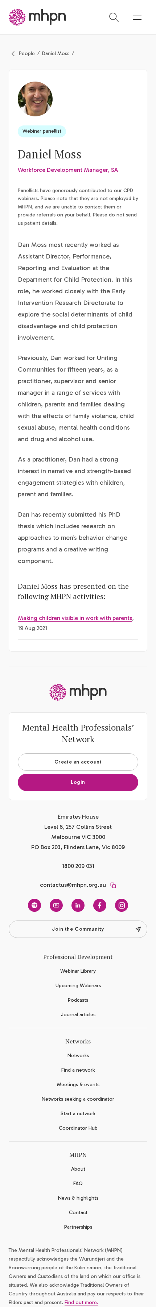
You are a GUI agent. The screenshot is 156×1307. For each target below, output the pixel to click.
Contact (78, 1212)
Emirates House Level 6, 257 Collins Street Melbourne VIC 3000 (78, 826)
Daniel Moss (55, 53)
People (27, 53)
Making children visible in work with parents (75, 618)
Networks (78, 1055)
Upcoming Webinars (78, 986)
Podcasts (78, 1000)
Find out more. (81, 1302)
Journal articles (78, 1015)
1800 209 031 (78, 866)
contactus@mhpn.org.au (73, 884)
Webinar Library (78, 971)
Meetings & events (78, 1084)
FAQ (78, 1183)
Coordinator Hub (78, 1128)
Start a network (78, 1113)
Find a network (78, 1070)
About (78, 1169)
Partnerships (78, 1227)
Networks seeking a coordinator (78, 1099)
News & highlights (78, 1198)
